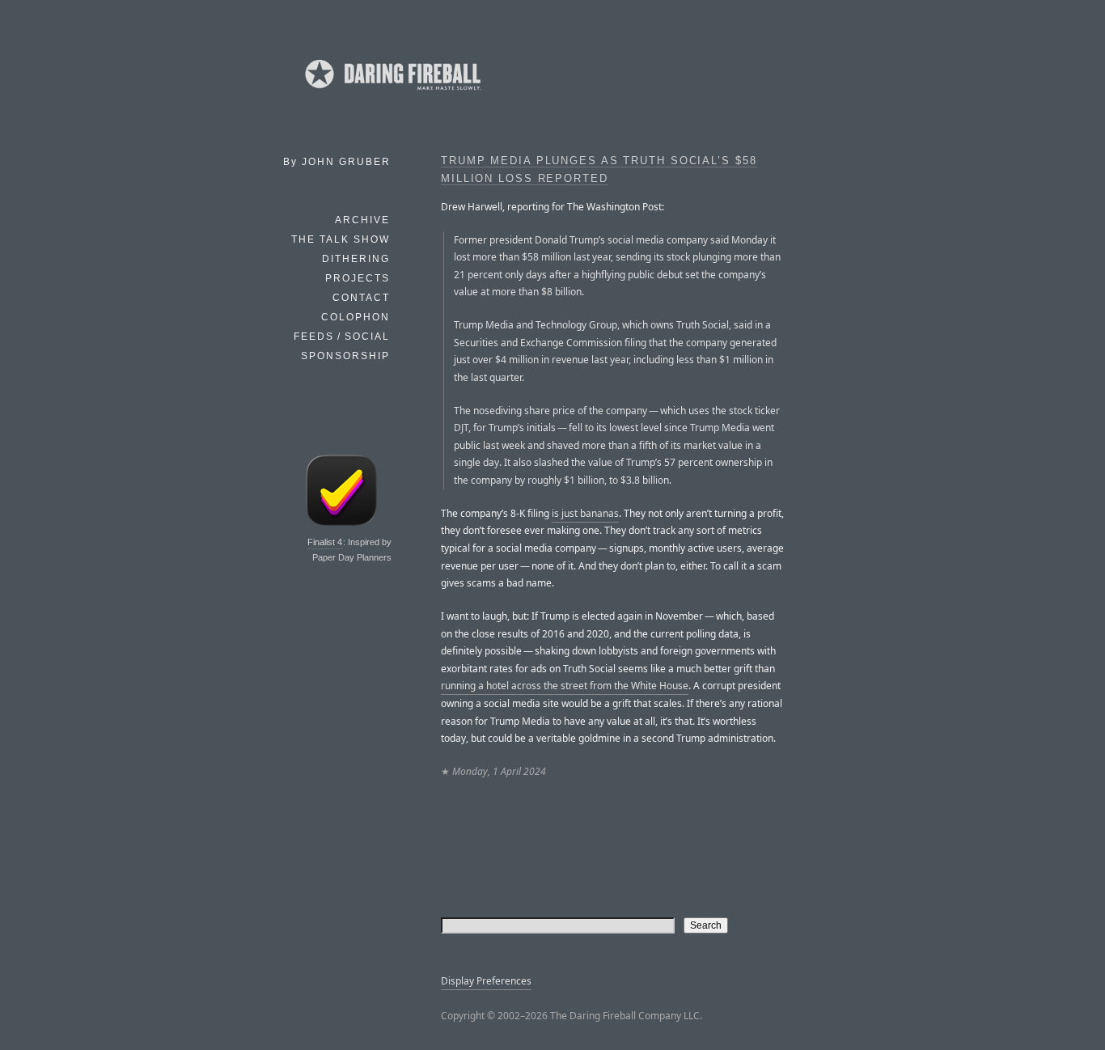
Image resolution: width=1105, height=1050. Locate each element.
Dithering (356, 259)
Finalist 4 (324, 542)
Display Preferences (486, 981)
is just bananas (585, 513)
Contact (361, 297)
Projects (357, 278)
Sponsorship (345, 356)
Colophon (355, 317)
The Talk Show (340, 239)
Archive (362, 220)
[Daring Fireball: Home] (391, 93)
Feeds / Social (342, 336)
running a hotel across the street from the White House (564, 685)
